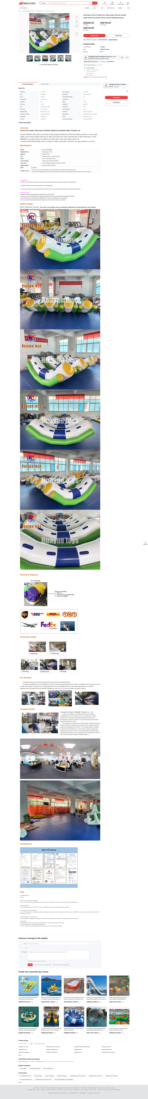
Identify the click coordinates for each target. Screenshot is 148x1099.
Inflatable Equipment (62, 1076)
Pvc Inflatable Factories (25, 1076)
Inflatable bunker (78, 1049)
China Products (44, 1087)
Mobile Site (107, 1087)
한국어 (86, 1089)
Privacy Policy (97, 1093)
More (19, 1082)
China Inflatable (38, 1076)
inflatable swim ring (23, 1046)
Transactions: (107, 61)
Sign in (128, 4)
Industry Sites (84, 1087)
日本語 (90, 1089)
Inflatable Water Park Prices (95, 1076)
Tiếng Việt (109, 1089)
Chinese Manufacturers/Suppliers (56, 1087)
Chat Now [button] (119, 35)
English (38, 1089)
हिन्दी (95, 1089)
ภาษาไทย (99, 1089)
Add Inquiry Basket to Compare (49, 64)
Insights (113, 1087)
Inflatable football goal (51, 1052)
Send (30, 965)
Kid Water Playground (35, 1068)
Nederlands (77, 1089)
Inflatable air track (22, 1049)
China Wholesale (67, 1087)
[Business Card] (127, 91)
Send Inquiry (94, 35)
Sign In (85, 77)
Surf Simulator (23, 1068)
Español (43, 1089)
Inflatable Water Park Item (111, 1076)
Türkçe (104, 1089)
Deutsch (71, 1089)
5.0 (110, 86)
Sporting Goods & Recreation (29, 11)
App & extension (111, 8)
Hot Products (36, 1087)
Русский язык (60, 1089)
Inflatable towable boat (24, 1052)
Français (54, 1089)
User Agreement (82, 1093)
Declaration (90, 1093)
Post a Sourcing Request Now (61, 965)
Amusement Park (40, 11)
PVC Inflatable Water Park (26, 1079)
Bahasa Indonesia (116, 1089)
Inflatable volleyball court (52, 1049)
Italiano (66, 1089)
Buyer (94, 8)
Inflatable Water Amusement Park (43, 1079)
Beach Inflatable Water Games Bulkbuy (64, 1079)
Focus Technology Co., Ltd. (64, 1093)
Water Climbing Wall (48, 1068)
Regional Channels (92, 1087)
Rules (128, 8)
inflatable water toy (106, 1046)
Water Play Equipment (50, 11)
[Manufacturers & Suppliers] (26, 3)
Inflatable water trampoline (108, 1052)
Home (19, 11)
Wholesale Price (76, 1087)
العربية (82, 1089)
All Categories (24, 8)
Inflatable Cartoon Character (53, 1046)
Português (48, 1089)
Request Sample (113, 39)
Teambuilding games (107, 1049)
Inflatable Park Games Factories (78, 1076)
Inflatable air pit (77, 1052)
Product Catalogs (40, 1043)
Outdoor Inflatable (49, 1076)
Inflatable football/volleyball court (82, 1046)
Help (102, 8)
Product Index (101, 1087)
